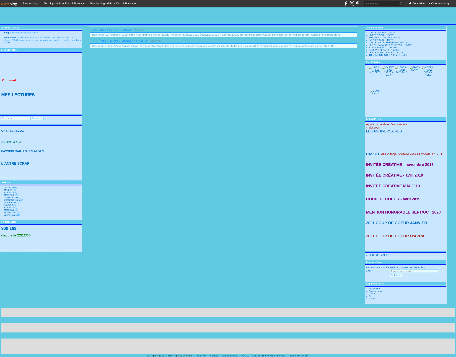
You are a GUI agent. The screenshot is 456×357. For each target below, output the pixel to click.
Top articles (200, 356)
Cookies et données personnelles (268, 356)
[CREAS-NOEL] (428, 70)
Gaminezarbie (376, 291)
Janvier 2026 (10, 197)
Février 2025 (10, 212)
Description (10, 37)
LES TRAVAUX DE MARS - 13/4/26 (386, 52)
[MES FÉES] (375, 70)
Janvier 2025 (10, 215)
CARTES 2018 (388, 73)
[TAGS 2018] (401, 70)
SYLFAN (166, 356)
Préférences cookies (299, 356)
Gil (370, 296)
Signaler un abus (230, 356)
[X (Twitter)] (351, 3)
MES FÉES (375, 72)
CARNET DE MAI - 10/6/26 (382, 32)
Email (369, 271)
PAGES (414, 70)
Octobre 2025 (11, 202)
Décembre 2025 (12, 200)
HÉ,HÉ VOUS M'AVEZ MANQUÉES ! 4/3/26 (120, 40)
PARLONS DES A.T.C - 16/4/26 (384, 50)
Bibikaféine (374, 288)
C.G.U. (245, 356)
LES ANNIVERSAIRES (384, 131)
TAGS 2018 (401, 72)
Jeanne (372, 298)
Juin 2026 (9, 187)
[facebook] (346, 3)
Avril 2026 (9, 192)
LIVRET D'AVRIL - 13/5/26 (381, 35)
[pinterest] (357, 3)
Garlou (372, 293)
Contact (8, 42)
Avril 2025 (9, 207)
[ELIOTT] (375, 91)
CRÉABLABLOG (12, 130)
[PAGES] (415, 67)
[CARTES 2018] (388, 70)
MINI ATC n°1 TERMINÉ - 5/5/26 (384, 37)
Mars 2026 (9, 195)
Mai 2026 (9, 190)
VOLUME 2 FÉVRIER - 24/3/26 (111, 29)
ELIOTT (375, 93)
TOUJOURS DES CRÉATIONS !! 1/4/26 (388, 55)
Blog (6, 32)
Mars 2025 (9, 210)
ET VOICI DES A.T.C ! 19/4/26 (383, 47)
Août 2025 (9, 205)
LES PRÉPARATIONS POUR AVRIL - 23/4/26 (390, 45)
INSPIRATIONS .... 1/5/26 (381, 40)
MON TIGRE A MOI (378, 255)
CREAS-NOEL (428, 73)
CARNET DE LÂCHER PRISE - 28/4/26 (388, 42)
